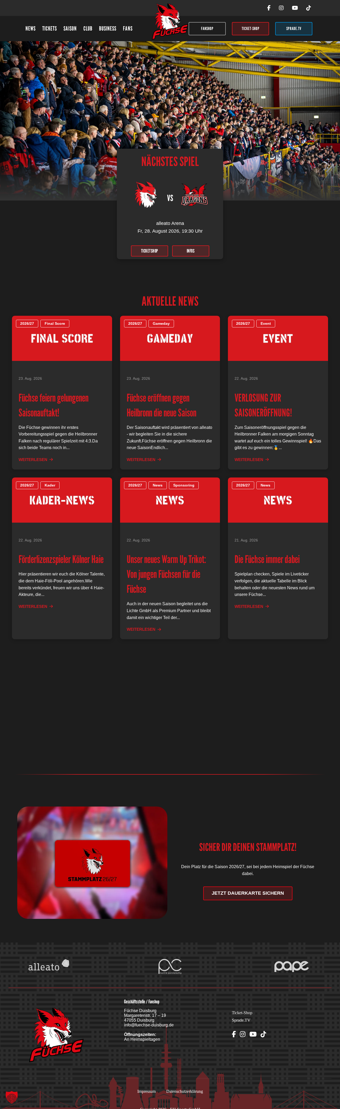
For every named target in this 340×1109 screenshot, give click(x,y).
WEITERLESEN (33, 459)
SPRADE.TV (293, 28)
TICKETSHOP (149, 251)
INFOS (191, 251)
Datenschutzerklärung (184, 1091)
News (31, 28)
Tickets (49, 28)
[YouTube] (295, 8)
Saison (70, 28)
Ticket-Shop (242, 1012)
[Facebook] (269, 8)
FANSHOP (207, 28)
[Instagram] (281, 8)
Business (107, 28)
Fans (128, 28)
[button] (11, 1097)
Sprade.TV (241, 1020)
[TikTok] (308, 8)
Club (87, 28)
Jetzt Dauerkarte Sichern (248, 893)
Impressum (146, 1091)
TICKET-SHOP (251, 28)
